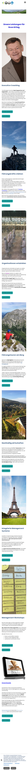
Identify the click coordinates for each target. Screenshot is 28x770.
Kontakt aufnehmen (7, 111)
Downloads (6, 683)
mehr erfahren (5, 116)
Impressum (17, 763)
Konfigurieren (6, 765)
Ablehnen (13, 768)
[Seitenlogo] (7, 3)
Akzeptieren (6, 768)
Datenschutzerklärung (8, 763)
